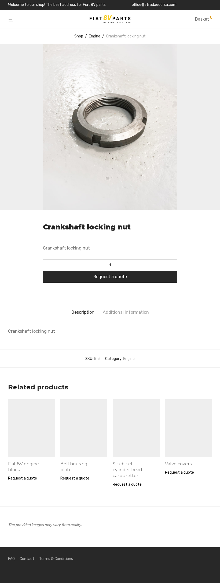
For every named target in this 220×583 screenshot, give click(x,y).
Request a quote (110, 276)
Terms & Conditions (56, 559)
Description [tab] (82, 312)
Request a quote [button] (22, 478)
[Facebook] (203, 4)
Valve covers (178, 463)
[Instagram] (210, 4)
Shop (78, 36)
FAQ (11, 559)
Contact (27, 559)
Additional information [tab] (126, 312)
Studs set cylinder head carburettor (127, 469)
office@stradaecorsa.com (154, 5)
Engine (94, 36)
